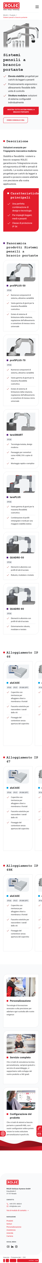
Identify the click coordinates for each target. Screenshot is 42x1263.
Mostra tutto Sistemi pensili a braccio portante (21, 111)
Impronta (6, 1257)
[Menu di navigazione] (37, 7)
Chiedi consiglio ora (20, 1258)
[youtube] (8, 1246)
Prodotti (12, 15)
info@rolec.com (15, 1206)
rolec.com (33, 1260)
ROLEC (5, 15)
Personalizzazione (14, 1227)
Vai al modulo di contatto (17, 1210)
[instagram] (16, 1246)
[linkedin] (12, 1246)
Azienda (10, 1233)
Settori (9, 1224)
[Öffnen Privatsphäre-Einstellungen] (3, 1134)
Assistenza (11, 1230)
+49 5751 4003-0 (15, 1204)
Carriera (10, 1236)
